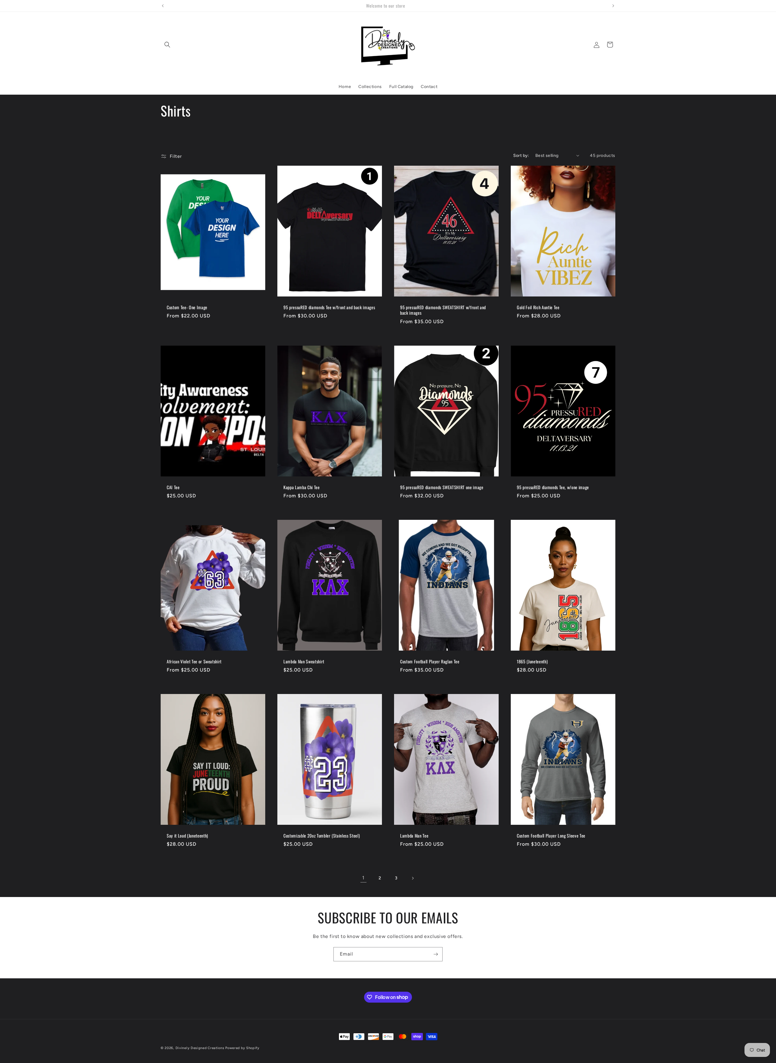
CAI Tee (173, 487)
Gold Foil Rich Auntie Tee (538, 307)
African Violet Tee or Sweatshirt (194, 661)
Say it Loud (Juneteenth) (187, 836)
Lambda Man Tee (414, 836)
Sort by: (521, 155)
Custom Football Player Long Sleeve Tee (551, 836)
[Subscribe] (435, 954)
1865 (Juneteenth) (532, 661)
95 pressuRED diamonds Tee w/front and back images (329, 307)
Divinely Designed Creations (200, 1048)
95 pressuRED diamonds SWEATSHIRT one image (441, 487)
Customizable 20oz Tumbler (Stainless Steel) (321, 836)
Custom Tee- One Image (187, 307)
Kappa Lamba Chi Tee (301, 487)
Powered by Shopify (242, 1048)
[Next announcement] (613, 6)
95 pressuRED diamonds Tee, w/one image (553, 487)
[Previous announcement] (162, 6)
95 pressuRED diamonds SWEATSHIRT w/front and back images (443, 310)
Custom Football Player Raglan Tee (430, 661)
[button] (167, 44)
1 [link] (363, 878)
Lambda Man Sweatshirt (303, 661)
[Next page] (412, 878)
